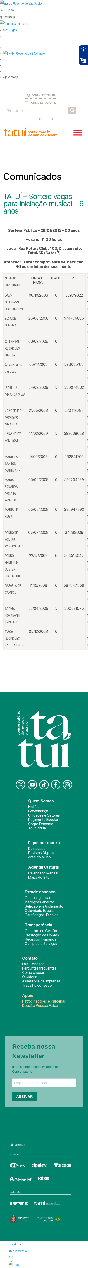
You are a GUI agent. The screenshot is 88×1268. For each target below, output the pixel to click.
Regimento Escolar (43, 819)
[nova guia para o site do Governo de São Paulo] (14, 24)
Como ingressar (37, 897)
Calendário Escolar (40, 910)
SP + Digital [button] (10, 30)
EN (28, 119)
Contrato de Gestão (41, 930)
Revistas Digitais (41, 852)
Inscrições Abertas (40, 902)
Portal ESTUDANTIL (43, 102)
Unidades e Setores (44, 815)
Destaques (36, 848)
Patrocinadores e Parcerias (44, 1001)
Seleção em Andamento (44, 906)
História (34, 806)
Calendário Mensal (43, 873)
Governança (38, 811)
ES (53, 119)
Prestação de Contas (42, 935)
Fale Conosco (33, 964)
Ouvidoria (29, 976)
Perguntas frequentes (39, 968)
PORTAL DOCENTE (43, 95)
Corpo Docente (40, 824)
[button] (24, 53)
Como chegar (33, 972)
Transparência (18, 1251)
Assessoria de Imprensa (41, 981)
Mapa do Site (38, 877)
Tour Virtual (37, 828)
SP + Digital (7, 10)
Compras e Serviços (41, 943)
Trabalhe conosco (37, 985)
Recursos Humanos (40, 939)
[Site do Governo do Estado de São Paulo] (21, 3)
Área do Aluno (39, 857)
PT (40, 119)
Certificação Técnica (41, 915)
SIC (11, 1258)
